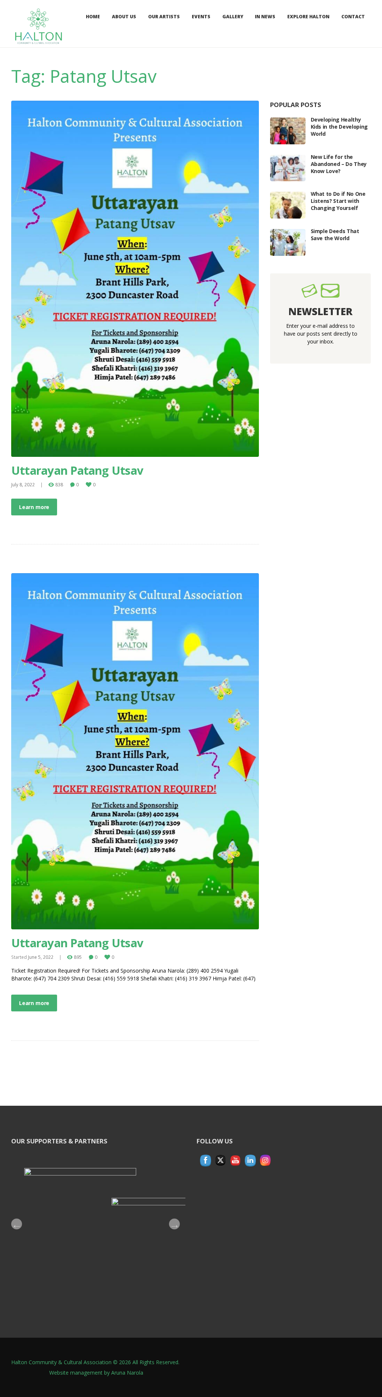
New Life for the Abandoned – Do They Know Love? (339, 164)
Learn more (34, 507)
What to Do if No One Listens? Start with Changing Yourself (338, 200)
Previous (16, 1223)
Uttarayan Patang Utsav (77, 470)
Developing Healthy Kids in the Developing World (339, 126)
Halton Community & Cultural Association (61, 1362)
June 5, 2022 (40, 957)
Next (174, 1223)
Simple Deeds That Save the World (335, 234)
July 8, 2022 (23, 484)
